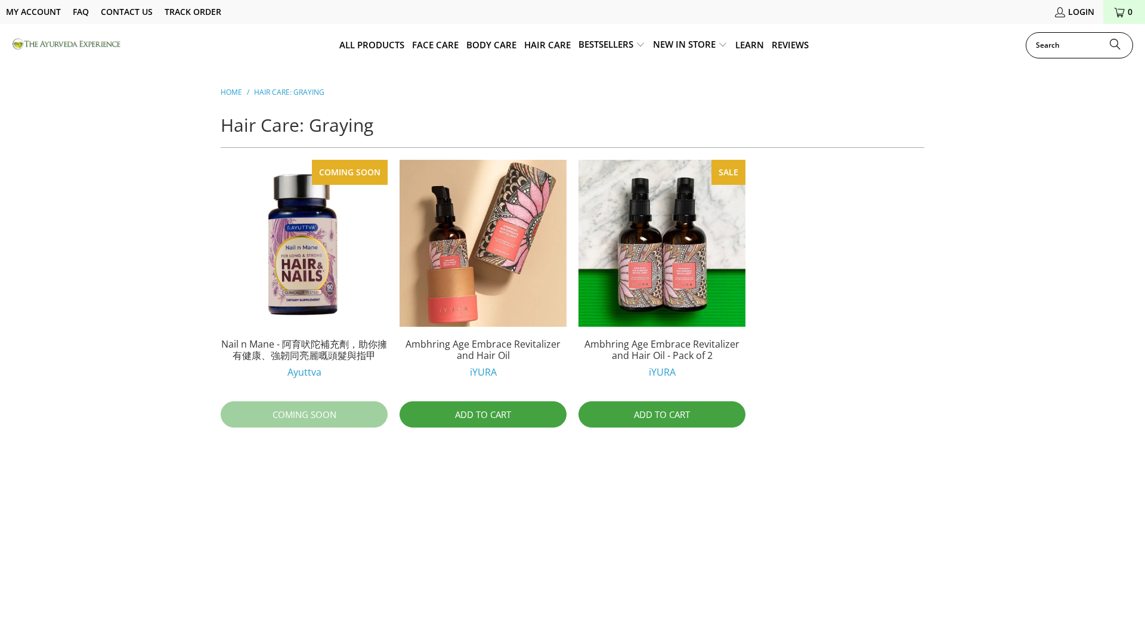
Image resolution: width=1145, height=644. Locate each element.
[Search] (1115, 45)
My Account (33, 11)
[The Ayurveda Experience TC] (67, 45)
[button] (611, 45)
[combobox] (1079, 45)
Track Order (193, 11)
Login (1081, 11)
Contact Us (127, 11)
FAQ (81, 11)
